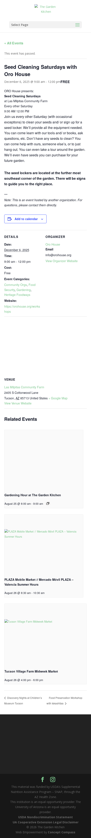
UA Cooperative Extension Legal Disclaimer (46, 822)
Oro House (53, 244)
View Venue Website (18, 403)
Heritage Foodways (17, 295)
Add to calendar (26, 219)
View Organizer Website (62, 261)
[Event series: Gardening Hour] (47, 503)
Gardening (24, 290)
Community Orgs (15, 285)
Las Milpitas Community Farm (24, 387)
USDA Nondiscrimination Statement (45, 817)
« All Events (13, 43)
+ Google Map (58, 398)
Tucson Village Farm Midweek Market (31, 671)
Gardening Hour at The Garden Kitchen (32, 495)
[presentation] (43, 459)
